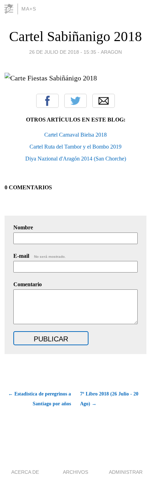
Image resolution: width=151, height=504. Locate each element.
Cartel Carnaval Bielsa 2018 (75, 135)
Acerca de (25, 472)
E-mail (39, 256)
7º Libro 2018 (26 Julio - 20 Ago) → (109, 398)
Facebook (47, 101)
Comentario (27, 284)
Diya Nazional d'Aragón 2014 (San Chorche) (75, 159)
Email (103, 101)
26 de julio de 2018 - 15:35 (62, 52)
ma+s (28, 9)
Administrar (126, 472)
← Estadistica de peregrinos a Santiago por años (39, 398)
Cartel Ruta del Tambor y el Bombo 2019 (75, 147)
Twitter (75, 101)
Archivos (75, 472)
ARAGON (111, 52)
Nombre (23, 227)
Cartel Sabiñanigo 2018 (75, 36)
